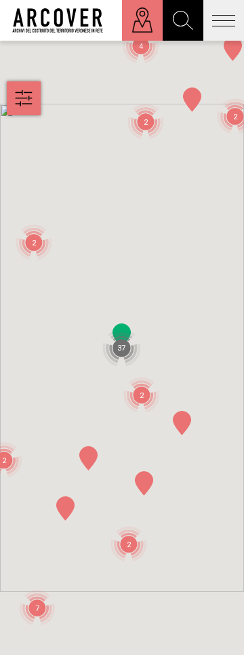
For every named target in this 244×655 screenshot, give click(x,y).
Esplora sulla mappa (142, 20)
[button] (144, 483)
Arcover (57, 20)
